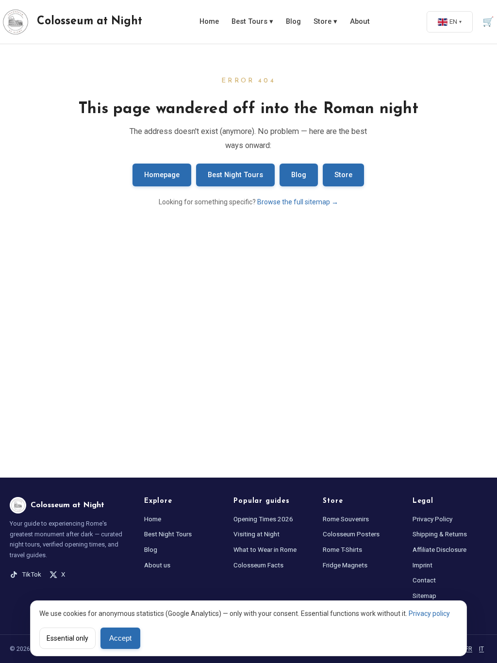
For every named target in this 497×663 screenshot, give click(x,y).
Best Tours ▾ (252, 21)
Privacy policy (429, 613)
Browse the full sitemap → (297, 202)
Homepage (162, 175)
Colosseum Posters (351, 534)
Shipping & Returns (440, 534)
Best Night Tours (235, 175)
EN (453, 21)
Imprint (422, 565)
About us (157, 565)
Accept (120, 638)
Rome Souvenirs (346, 519)
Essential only (67, 638)
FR (468, 648)
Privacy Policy (432, 519)
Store (343, 175)
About (360, 21)
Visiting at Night (256, 534)
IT (481, 648)
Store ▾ (325, 21)
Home (209, 21)
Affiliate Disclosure (439, 549)
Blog (293, 21)
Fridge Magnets (345, 565)
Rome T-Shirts (342, 549)
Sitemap (424, 595)
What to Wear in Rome (265, 549)
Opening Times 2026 (263, 519)
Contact (424, 580)
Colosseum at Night (89, 21)
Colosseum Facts (258, 565)
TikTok (31, 574)
